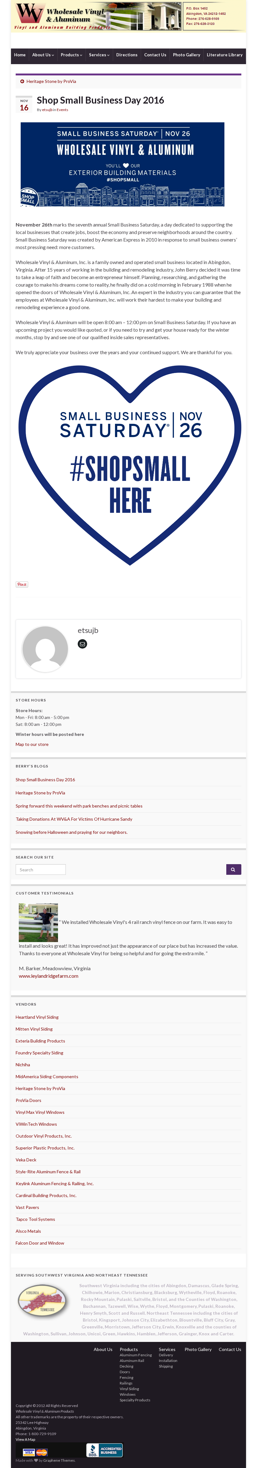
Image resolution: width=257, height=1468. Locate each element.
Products (70, 54)
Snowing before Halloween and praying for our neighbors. (72, 832)
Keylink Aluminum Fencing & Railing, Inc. (55, 1183)
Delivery (166, 1355)
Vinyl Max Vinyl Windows (40, 1112)
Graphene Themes (59, 1460)
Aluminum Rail (132, 1360)
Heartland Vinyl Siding (37, 1017)
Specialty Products (135, 1400)
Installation (168, 1360)
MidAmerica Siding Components (47, 1076)
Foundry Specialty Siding (39, 1052)
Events (62, 109)
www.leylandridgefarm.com (48, 976)
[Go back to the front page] (128, 24)
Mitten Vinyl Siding (34, 1029)
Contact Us (155, 54)
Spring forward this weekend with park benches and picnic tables (79, 805)
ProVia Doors (28, 1100)
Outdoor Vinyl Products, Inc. (44, 1136)
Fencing (126, 1377)
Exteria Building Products (40, 1040)
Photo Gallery (186, 54)
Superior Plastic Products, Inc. (45, 1147)
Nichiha (23, 1064)
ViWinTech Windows (36, 1124)
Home (20, 54)
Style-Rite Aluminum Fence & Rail (48, 1171)
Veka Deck (26, 1159)
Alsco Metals (28, 1231)
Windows (128, 1394)
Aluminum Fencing (136, 1355)
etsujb (47, 109)
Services (98, 54)
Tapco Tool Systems (35, 1219)
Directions (127, 54)
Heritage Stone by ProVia (51, 81)
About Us (42, 54)
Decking (126, 1366)
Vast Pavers (27, 1207)
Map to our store (32, 744)
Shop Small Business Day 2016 (45, 779)
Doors (125, 1371)
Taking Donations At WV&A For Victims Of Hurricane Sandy (74, 819)
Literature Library (225, 54)
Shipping (166, 1366)
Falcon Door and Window (40, 1243)
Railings (126, 1383)
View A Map (25, 1439)
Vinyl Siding (129, 1388)
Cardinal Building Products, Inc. (46, 1195)
